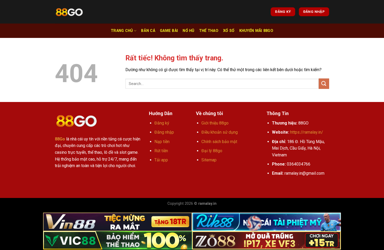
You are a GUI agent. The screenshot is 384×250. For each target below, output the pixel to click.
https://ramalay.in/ (306, 132)
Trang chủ (122, 31)
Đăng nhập (164, 132)
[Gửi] (324, 83)
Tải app (161, 159)
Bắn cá (148, 31)
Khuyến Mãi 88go (256, 31)
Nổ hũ (188, 31)
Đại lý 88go (211, 150)
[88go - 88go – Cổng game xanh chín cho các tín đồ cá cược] (69, 12)
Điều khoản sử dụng (219, 132)
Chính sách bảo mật (219, 141)
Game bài (169, 31)
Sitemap (209, 159)
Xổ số (228, 31)
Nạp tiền (162, 141)
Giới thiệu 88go (215, 123)
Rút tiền (161, 150)
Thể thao (208, 31)
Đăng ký (161, 123)
